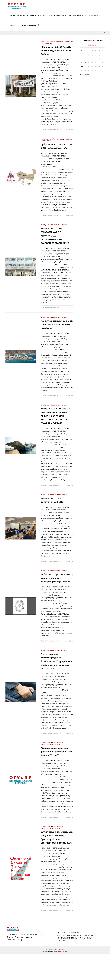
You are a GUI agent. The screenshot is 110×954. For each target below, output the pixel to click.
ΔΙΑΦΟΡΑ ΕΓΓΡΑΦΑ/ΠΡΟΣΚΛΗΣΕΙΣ (52, 41)
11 (99, 59)
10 (95, 59)
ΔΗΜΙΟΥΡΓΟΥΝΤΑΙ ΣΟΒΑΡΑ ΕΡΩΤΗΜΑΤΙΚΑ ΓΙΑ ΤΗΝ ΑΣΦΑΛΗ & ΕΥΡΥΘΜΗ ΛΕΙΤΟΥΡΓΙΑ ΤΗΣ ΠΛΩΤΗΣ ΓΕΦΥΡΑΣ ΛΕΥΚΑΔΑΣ (56, 416)
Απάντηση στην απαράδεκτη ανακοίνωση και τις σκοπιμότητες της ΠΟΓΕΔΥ (57, 578)
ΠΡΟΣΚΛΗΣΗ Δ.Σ (47, 43)
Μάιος (103, 32)
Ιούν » (87, 74)
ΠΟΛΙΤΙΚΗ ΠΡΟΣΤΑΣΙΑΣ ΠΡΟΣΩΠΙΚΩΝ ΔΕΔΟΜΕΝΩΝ (75, 935)
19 (102, 62)
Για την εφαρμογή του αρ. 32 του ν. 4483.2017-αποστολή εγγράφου (57, 324)
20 (82, 66)
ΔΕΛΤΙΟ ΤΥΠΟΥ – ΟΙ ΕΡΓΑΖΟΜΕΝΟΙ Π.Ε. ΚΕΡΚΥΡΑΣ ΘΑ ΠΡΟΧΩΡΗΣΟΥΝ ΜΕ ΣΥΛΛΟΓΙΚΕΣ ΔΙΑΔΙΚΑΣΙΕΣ (55, 235)
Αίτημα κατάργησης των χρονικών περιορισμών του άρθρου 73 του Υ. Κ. (56, 752)
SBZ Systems (63, 951)
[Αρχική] (94, 32)
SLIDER (43, 225)
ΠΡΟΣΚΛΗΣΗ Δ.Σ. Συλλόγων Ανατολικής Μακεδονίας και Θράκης (57, 50)
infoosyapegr (16, 940)
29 (88, 70)
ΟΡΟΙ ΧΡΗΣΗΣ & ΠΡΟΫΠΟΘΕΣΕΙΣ (68, 933)
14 (85, 62)
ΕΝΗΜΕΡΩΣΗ (69, 41)
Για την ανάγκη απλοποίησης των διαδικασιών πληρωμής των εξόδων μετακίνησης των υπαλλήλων (57, 661)
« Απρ (82, 74)
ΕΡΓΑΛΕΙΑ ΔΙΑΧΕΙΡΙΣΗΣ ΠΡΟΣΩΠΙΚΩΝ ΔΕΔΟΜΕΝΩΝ (74, 938)
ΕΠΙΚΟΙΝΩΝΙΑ (61, 941)
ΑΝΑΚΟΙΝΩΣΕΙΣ (52, 225)
